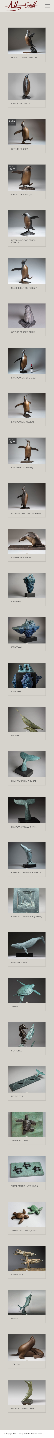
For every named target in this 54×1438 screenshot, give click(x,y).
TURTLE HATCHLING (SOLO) (23, 1230)
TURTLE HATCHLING (20, 1141)
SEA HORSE (16, 1051)
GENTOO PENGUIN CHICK (23, 332)
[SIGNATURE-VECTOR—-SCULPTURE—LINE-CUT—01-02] (22, 6)
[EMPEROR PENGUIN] (27, 86)
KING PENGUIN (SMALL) (22, 468)
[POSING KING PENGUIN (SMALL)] (27, 496)
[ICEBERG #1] (27, 585)
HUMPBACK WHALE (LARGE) (24, 781)
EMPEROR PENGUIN (20, 103)
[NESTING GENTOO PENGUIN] (27, 271)
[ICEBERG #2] (27, 630)
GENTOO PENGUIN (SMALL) (23, 195)
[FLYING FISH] (27, 1079)
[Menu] (46, 6)
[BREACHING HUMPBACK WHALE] (27, 855)
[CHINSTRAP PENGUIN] (27, 541)
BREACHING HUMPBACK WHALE (26, 873)
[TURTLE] (27, 990)
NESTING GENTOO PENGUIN (24, 288)
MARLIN (14, 1319)
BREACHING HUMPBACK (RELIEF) (26, 917)
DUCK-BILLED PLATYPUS (22, 1408)
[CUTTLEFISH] (27, 1258)
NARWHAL (15, 736)
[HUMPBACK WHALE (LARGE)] (27, 764)
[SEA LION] (27, 1347)
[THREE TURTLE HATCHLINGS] (27, 1169)
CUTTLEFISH (17, 1274)
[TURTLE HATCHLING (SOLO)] (27, 1214)
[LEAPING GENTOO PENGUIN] (27, 41)
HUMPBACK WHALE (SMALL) (24, 827)
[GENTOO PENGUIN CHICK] (27, 315)
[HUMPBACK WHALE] (27, 945)
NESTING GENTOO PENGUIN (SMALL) (24, 241)
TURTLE (14, 1006)
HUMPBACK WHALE (20, 962)
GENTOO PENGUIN (19, 149)
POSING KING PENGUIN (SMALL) (26, 513)
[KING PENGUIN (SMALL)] (27, 451)
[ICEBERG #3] (27, 675)
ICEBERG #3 (16, 691)
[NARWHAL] (27, 719)
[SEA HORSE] (27, 1034)
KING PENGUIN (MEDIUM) (22, 422)
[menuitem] (46, 6)
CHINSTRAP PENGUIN (21, 557)
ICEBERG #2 (16, 647)
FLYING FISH (17, 1096)
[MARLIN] (27, 1302)
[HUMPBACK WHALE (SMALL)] (27, 810)
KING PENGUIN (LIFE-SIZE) (23, 378)
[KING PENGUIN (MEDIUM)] (27, 405)
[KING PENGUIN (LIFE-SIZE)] (27, 361)
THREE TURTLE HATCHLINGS (24, 1186)
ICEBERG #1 (16, 602)
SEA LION (15, 1364)
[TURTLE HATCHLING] (27, 1124)
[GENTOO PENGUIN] (27, 132)
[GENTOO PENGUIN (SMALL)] (27, 178)
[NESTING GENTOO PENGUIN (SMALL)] (27, 223)
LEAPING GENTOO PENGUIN (24, 58)
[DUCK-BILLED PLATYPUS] (27, 1392)
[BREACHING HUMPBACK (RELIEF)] (27, 900)
